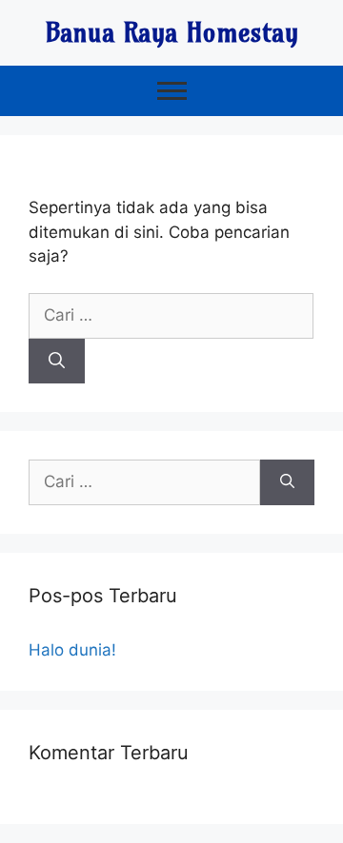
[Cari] (57, 361)
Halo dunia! (72, 649)
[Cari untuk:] (171, 314)
